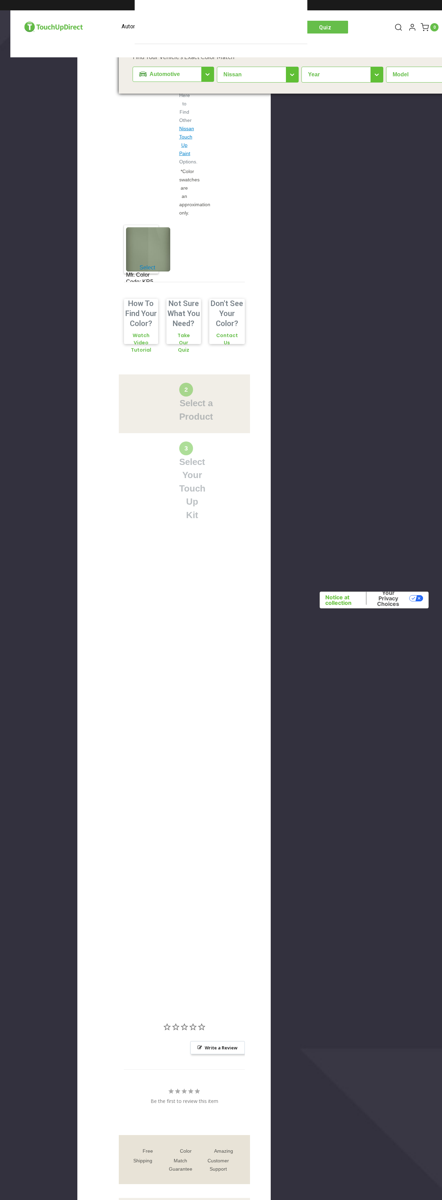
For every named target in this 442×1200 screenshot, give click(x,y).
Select (147, 267)
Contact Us (227, 339)
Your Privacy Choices (388, 598)
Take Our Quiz (183, 342)
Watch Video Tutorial (141, 342)
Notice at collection (338, 600)
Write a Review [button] (221, 1048)
